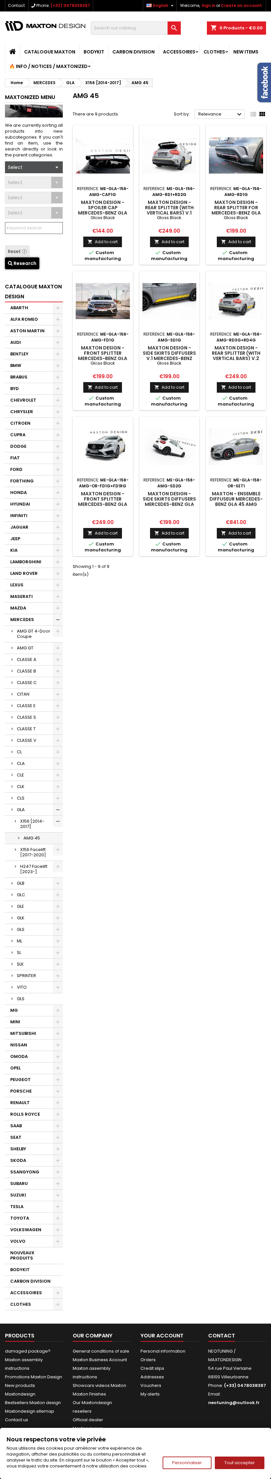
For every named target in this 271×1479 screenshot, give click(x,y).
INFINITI (18, 515)
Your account (161, 1335)
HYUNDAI (20, 504)
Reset (15, 251)
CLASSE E (26, 706)
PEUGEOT (20, 1079)
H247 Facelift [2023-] (33, 869)
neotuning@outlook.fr (234, 1402)
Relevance (220, 114)
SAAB (16, 1126)
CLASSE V (26, 740)
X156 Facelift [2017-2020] (33, 852)
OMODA (19, 1056)
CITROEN (20, 423)
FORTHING (22, 481)
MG (14, 1010)
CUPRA (17, 435)
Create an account (241, 5)
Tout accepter (239, 1463)
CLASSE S (26, 717)
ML (19, 941)
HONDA (18, 492)
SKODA (18, 1160)
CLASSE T (26, 729)
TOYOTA (19, 1218)
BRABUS (18, 377)
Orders (148, 1360)
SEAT (15, 1137)
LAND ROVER (24, 573)
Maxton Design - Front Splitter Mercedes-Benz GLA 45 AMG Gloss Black (103, 356)
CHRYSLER (21, 412)
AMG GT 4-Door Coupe (33, 634)
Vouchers (150, 1385)
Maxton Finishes (89, 1394)
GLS (20, 929)
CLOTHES (214, 52)
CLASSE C (27, 682)
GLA (21, 809)
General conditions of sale (101, 1351)
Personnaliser (187, 1463)
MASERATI (21, 596)
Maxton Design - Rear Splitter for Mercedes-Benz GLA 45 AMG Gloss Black (236, 210)
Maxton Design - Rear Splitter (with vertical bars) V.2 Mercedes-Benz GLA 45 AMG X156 (236, 358)
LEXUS (16, 585)
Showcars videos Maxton (99, 1385)
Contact (16, 5)
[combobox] (34, 167)
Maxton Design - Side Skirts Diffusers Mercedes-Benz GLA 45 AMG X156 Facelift (169, 501)
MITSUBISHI (23, 1033)
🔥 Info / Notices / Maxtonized (48, 66)
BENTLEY (19, 354)
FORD (16, 469)
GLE (20, 906)
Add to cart (103, 242)
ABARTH (19, 308)
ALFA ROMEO (24, 319)
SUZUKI (18, 1195)
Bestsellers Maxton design (33, 1402)
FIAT (15, 458)
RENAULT (20, 1103)
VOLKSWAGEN (25, 1230)
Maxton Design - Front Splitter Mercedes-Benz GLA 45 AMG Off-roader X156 (102, 504)
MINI (15, 1022)
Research (24, 263)
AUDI (15, 342)
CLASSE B (26, 671)
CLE (20, 775)
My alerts (150, 1394)
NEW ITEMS (245, 52)
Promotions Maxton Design (33, 1377)
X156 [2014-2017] (32, 824)
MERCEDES (22, 619)
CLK (20, 786)
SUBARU (19, 1183)
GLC (21, 895)
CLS (20, 798)
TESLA (16, 1206)
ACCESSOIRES (179, 52)
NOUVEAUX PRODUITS (22, 1255)
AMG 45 (31, 838)
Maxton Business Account (100, 1360)
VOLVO (17, 1241)
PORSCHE (21, 1091)
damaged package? (28, 1351)
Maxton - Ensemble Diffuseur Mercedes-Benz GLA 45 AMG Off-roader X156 (236, 501)
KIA (14, 550)
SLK (20, 964)
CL (19, 752)
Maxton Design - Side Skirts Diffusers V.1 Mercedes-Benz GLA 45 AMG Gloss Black (169, 358)
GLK (20, 918)
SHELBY (18, 1149)
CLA (21, 763)
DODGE (18, 446)
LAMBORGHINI (25, 562)
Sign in (208, 5)
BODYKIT (94, 52)
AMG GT (25, 648)
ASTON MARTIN (27, 331)
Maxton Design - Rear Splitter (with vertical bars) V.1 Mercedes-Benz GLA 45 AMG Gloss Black (169, 213)
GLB (20, 883)
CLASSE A (26, 659)
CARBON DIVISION (133, 52)
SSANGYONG (24, 1172)
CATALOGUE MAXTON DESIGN (33, 291)
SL (19, 952)
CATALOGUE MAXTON (49, 52)
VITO (22, 987)
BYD (14, 388)
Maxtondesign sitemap (29, 1411)
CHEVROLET (23, 400)
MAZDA (18, 608)
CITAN (23, 694)
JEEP (15, 539)
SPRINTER (26, 975)
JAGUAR (19, 527)
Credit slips (152, 1368)
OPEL (15, 1068)
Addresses (152, 1377)
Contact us (16, 1420)
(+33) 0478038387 (70, 5)
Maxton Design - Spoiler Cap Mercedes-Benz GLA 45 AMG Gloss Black (103, 210)
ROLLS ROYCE (25, 1114)
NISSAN (18, 1045)
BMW (15, 365)
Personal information (162, 1351)
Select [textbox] (15, 167)
